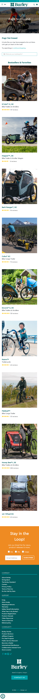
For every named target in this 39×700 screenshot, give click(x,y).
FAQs (3, 600)
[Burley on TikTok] (11, 654)
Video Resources (7, 618)
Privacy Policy (6, 587)
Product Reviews (7, 634)
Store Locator (6, 650)
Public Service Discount (10, 641)
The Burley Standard (9, 582)
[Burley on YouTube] (5, 654)
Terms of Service (7, 589)
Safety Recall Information (10, 609)
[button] (5, 4)
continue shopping (19, 48)
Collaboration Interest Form (11, 648)
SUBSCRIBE (28, 558)
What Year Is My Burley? (10, 611)
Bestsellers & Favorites (19, 62)
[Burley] (19, 5)
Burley (18, 690)
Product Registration (9, 614)
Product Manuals (7, 616)
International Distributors (10, 645)
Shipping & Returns (8, 605)
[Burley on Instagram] (8, 654)
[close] (37, 1)
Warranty (5, 607)
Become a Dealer (7, 643)
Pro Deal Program (8, 638)
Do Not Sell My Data (8, 591)
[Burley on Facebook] (3, 654)
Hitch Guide (6, 602)
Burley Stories (6, 632)
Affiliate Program (7, 636)
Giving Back (6, 580)
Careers (4, 584)
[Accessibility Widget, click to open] (3, 696)
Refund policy (6, 623)
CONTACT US (19, 677)
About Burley (6, 577)
